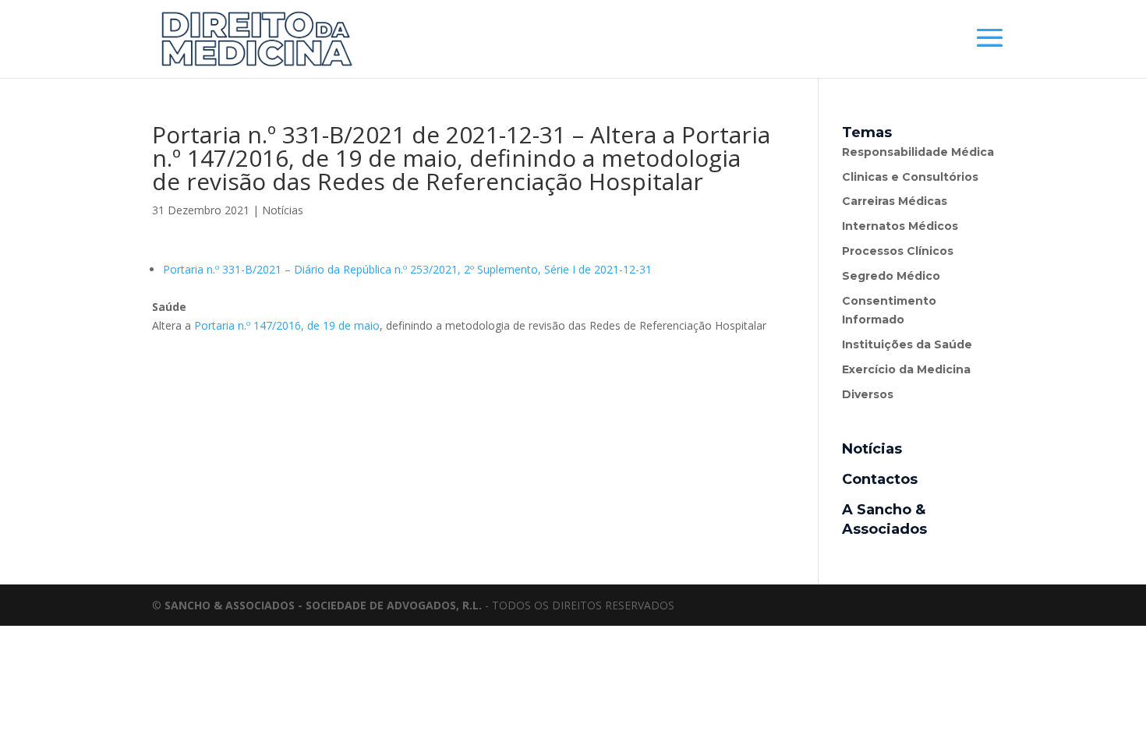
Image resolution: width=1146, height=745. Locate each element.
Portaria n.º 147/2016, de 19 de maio (287, 325)
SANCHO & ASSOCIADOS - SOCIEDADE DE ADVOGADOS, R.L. (323, 605)
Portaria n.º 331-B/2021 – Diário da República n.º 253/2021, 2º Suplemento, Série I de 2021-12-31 (407, 269)
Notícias (282, 210)
